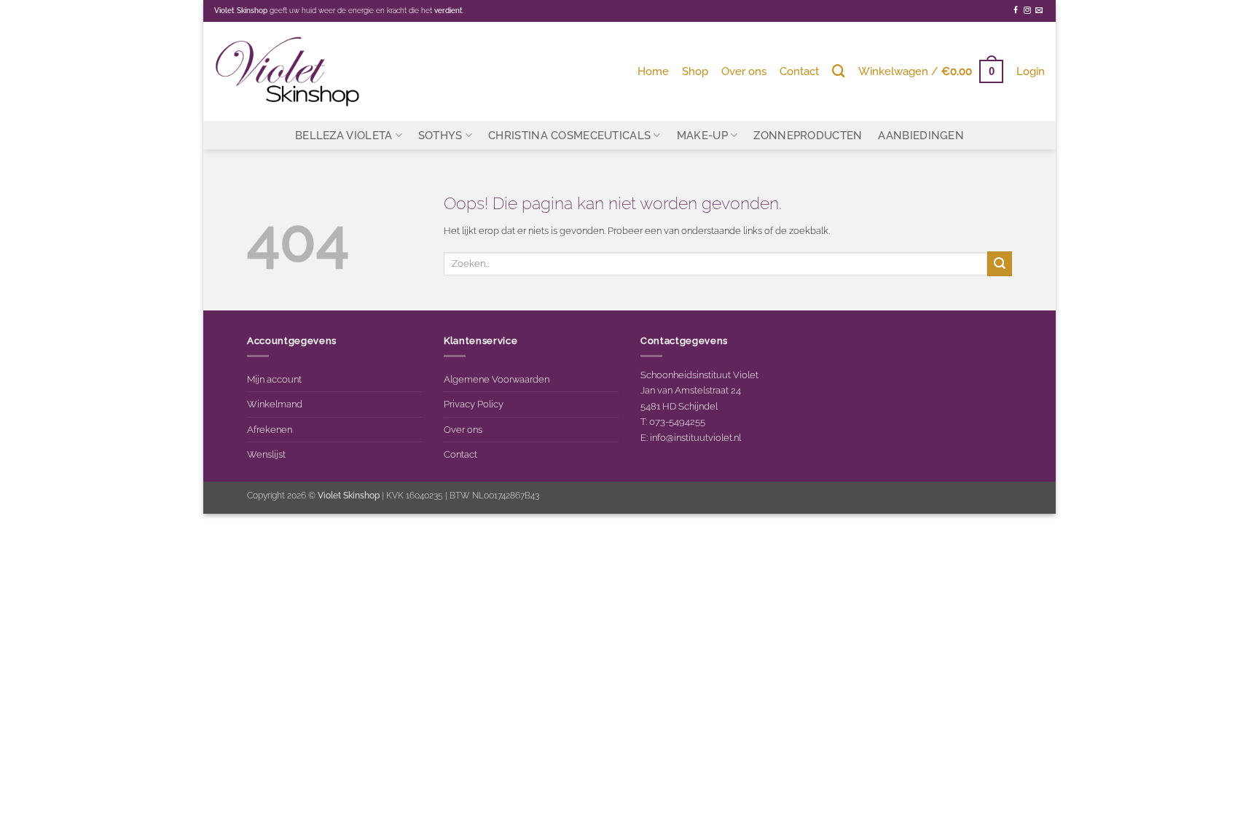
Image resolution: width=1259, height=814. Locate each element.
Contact (799, 71)
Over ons (743, 71)
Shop (695, 71)
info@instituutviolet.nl (695, 437)
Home (653, 71)
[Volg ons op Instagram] (1027, 11)
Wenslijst (266, 454)
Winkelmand (274, 404)
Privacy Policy (473, 404)
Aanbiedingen (921, 135)
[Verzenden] (999, 263)
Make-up (702, 135)
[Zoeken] (838, 71)
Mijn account (274, 379)
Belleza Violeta (343, 135)
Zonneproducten (807, 135)
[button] (930, 71)
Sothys (440, 135)
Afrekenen (269, 429)
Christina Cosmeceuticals (569, 135)
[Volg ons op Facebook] (1015, 11)
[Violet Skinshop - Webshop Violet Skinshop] (287, 71)
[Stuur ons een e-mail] (1039, 11)
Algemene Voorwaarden (496, 379)
